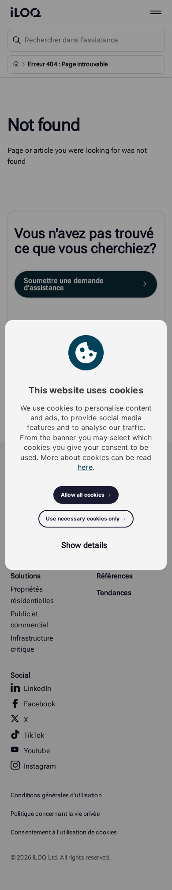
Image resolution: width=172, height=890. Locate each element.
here (85, 467)
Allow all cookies (83, 494)
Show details (84, 545)
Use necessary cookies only (83, 518)
